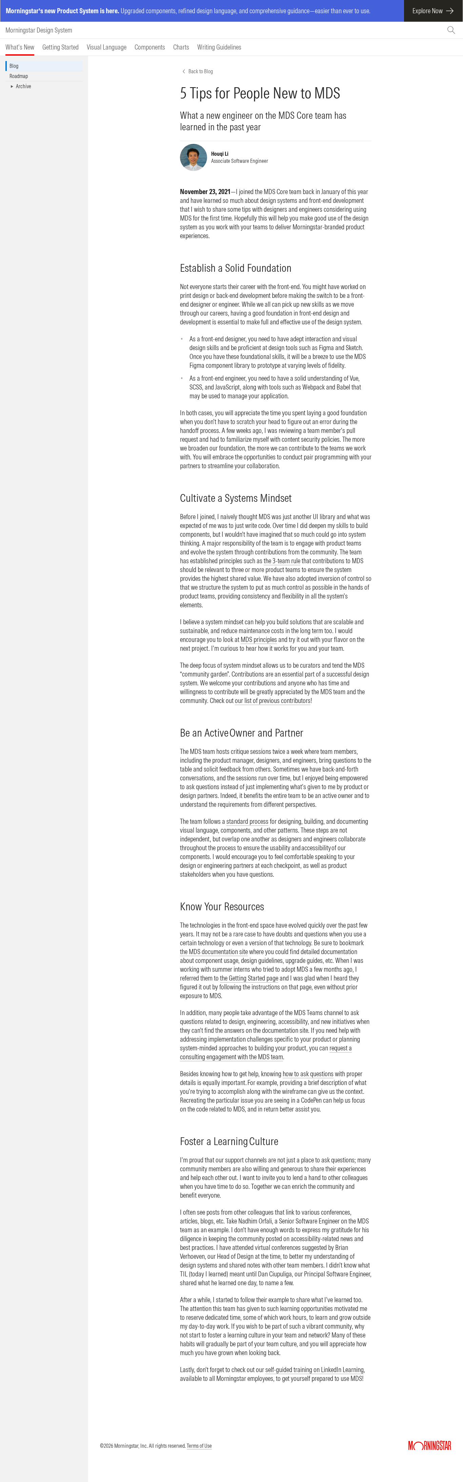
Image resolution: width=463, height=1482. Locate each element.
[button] (44, 86)
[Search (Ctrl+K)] (452, 30)
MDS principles (259, 639)
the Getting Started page (249, 978)
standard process (247, 821)
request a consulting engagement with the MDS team (266, 1052)
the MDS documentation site (214, 951)
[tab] (19, 47)
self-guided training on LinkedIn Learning (314, 1369)
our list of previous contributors (272, 700)
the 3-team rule (282, 560)
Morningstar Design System (38, 30)
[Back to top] (448, 1457)
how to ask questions (308, 1073)
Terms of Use (199, 1445)
